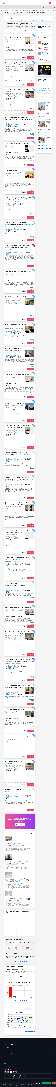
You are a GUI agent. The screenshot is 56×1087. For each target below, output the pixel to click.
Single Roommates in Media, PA (21, 926)
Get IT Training (9, 1044)
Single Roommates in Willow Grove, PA (13, 926)
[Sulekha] (1, 3)
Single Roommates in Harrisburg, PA (22, 932)
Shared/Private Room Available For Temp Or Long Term (18, 659)
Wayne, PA (28, 479)
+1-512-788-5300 (10, 1063)
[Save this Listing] (16, 57)
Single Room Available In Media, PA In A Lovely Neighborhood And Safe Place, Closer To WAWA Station (18, 685)
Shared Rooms (26, 10)
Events (2, 7)
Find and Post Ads (9, 1041)
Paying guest (16, 69)
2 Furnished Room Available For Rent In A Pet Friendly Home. (18, 89)
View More (24, 57)
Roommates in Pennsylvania (18, 12)
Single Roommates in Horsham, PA (31, 924)
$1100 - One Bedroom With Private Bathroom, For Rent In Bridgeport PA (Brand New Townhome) (18, 503)
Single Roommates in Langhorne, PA (31, 930)
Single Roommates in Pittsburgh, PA (22, 934)
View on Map (40, 20)
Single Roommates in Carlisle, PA (11, 934)
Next (31, 833)
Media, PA (23, 687)
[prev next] (44, 70)
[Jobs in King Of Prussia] (44, 70)
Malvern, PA (17, 559)
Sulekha (4, 3)
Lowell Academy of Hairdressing (15, 862)
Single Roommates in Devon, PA (11, 918)
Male (21, 252)
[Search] (15, 3)
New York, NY (13, 879)
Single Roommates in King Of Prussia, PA (13, 916)
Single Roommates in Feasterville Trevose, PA (14, 930)
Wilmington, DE (9, 91)
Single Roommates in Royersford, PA (22, 922)
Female (7, 333)
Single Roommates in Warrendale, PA (31, 934)
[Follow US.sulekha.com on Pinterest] (16, 1071)
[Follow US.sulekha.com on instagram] (8, 1071)
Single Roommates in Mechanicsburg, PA (32, 932)
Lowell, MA (13, 861)
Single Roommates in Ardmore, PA (31, 920)
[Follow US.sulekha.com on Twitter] (10, 1071)
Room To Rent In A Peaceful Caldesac (15, 222)
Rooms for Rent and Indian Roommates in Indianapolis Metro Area (44, 135)
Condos (48, 10)
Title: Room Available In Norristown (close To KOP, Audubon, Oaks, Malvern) (18, 789)
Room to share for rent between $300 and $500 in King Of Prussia (44, 86)
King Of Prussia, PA (24, 20)
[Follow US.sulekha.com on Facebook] (5, 1071)
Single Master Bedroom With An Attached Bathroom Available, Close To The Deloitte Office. (18, 632)
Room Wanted (8, 204)
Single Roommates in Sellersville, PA (31, 928)
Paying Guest (35, 10)
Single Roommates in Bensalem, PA (22, 930)
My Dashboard (32, 26)
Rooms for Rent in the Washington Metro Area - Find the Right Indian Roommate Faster (44, 102)
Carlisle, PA (8, 326)
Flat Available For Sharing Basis (13, 402)
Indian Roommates (7, 12)
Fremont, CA (14, 843)
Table (32, 1009)
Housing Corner (42, 99)
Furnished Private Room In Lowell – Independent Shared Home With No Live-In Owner (22, 859)
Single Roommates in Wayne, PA (21, 918)
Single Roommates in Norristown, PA (31, 916)
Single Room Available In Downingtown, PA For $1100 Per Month (18, 531)
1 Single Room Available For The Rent (15, 324)
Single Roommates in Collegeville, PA (31, 918)
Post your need (47, 1082)
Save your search (20, 824)
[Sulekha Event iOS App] (13, 1077)
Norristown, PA (27, 585)
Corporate (7, 1056)
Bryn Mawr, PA (27, 247)
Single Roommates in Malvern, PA (12, 922)
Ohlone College (11, 844)
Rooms (11, 10)
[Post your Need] (50, 3)
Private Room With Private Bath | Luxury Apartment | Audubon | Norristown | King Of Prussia (18, 36)
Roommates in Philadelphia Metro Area (32, 12)
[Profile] (53, 3)
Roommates (8, 7)
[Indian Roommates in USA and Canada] (1, 10)
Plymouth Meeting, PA (31, 224)
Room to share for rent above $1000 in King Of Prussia (44, 90)
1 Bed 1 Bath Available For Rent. (14, 761)
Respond (31, 57)
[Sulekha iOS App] (7, 1077)
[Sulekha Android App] (5, 1077)
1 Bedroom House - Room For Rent (14, 348)
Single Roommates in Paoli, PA (21, 920)
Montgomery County (33, 20)
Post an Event (31, 1053)
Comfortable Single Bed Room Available (16, 63)
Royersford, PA (18, 273)
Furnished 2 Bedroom (11, 170)
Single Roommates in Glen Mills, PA (31, 926)
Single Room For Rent (11, 583)
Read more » (42, 116)
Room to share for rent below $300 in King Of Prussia (44, 84)
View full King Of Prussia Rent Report (20, 961)
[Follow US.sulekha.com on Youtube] (13, 1071)
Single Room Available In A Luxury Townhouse (17, 117)
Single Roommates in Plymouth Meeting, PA (14, 920)
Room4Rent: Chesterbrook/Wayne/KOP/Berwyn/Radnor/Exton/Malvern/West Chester (18, 477)
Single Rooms (18, 10)
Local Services (34, 7)
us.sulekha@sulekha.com (11, 1066)
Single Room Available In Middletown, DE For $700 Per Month (18, 709)
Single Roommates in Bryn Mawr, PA (22, 924)
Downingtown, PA (20, 737)
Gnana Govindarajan (46, 42)
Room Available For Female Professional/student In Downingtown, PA (18, 736)
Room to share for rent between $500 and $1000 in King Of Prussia (44, 88)
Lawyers (48, 7)
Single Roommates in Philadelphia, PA (12, 928)
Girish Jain (44, 52)
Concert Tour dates (32, 1051)
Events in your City (9, 1051)
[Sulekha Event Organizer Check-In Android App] (17, 1077)
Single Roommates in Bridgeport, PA (22, 916)
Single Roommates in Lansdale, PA (31, 922)
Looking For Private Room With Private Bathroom (18, 245)
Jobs (25, 7)
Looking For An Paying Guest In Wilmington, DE (18, 198)
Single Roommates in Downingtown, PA (23, 928)
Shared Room (16, 355)
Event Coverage (8, 1053)
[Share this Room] (19, 57)
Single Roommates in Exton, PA (11, 924)
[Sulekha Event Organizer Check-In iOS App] (19, 1077)
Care (28, 7)
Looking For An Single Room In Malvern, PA (17, 557)
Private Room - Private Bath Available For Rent (18, 271)
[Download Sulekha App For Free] (46, 3)
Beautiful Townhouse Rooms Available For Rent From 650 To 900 (18, 297)
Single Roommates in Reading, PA (12, 932)
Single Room (16, 43)
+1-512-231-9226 (18, 1063)
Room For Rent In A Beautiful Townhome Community (18, 374)
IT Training (19, 7)
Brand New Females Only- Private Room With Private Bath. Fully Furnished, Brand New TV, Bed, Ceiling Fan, (18, 607)
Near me (6, 10)
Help (6, 1059)
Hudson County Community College (15, 880)
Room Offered (9, 43)
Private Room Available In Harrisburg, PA (16, 452)
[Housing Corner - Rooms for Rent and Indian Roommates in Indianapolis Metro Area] (41, 140)
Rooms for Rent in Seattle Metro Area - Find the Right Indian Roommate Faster (44, 119)
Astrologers (42, 7)
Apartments (42, 10)
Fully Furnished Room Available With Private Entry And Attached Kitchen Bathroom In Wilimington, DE (18, 143)
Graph (27, 1009)
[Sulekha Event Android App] (11, 1077)
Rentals (14, 7)
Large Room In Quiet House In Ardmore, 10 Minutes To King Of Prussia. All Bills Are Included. (18, 425)
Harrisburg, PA (19, 172)
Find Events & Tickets (10, 1047)
